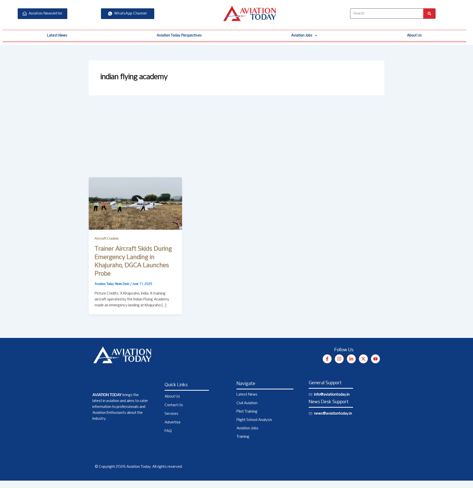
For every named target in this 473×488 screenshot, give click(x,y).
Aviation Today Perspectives (179, 35)
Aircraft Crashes (106, 238)
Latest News (57, 35)
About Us (414, 35)
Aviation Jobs (301, 35)
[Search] (429, 13)
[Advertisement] (236, 140)
